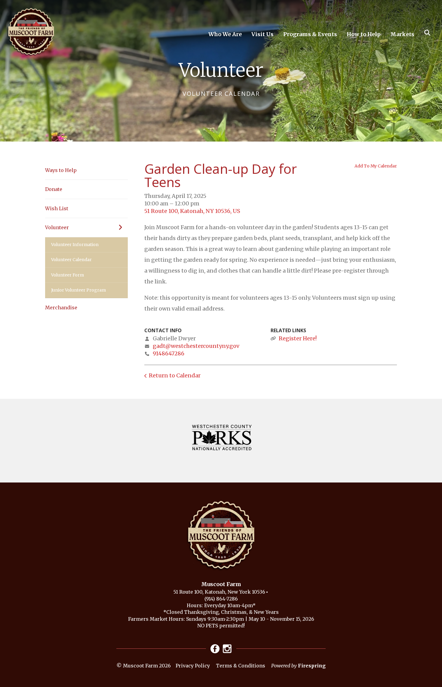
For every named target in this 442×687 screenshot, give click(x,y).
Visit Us (262, 34)
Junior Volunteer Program (78, 290)
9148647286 (168, 353)
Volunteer (57, 227)
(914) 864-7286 (221, 599)
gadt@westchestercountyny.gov (196, 345)
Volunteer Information (75, 244)
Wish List (56, 208)
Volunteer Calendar (71, 259)
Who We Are (225, 34)
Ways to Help (61, 170)
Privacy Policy (193, 666)
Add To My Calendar (376, 166)
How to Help (364, 34)
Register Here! (298, 338)
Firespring (312, 666)
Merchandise (61, 307)
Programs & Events (310, 34)
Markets (402, 34)
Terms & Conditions (240, 666)
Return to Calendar (175, 375)
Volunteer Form (67, 275)
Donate (53, 189)
